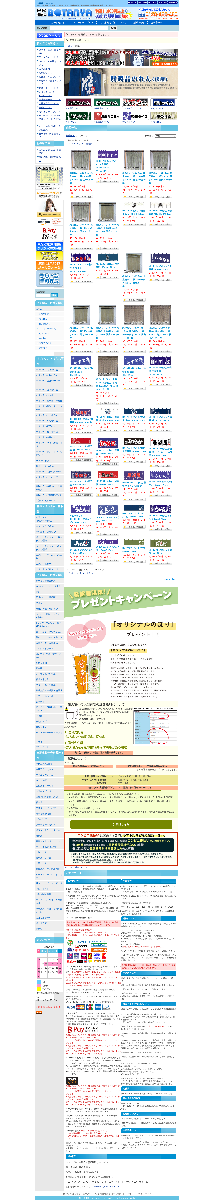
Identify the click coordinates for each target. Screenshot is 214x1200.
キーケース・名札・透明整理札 (49, 901)
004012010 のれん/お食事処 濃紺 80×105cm (81, 371)
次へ (81, 143)
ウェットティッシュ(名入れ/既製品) (48, 548)
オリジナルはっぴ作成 (47, 415)
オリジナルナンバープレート (49, 479)
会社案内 (129, 1194)
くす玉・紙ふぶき (44, 696)
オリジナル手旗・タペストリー (49, 408)
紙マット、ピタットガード (49, 883)
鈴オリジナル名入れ (46, 466)
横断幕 (39, 802)
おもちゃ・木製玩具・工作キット (49, 709)
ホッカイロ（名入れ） (47, 526)
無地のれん (44, 333)
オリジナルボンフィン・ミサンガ (49, 453)
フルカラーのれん (47, 328)
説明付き (70, 135)
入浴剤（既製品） (44, 564)
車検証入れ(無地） (45, 763)
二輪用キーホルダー (46, 786)
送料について (45, 72)
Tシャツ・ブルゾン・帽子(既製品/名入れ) (48, 625)
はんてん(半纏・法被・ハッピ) (48, 656)
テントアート (42, 747)
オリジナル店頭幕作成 (47, 389)
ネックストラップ (44, 648)
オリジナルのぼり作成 (47, 369)
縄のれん (43, 318)
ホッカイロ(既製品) (46, 531)
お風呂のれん (45, 343)
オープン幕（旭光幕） (47, 674)
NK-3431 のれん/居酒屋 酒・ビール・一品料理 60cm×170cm (160, 452)
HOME (69, 46)
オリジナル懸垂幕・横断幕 (49, 400)
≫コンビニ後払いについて (77, 867)
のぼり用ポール (43, 917)
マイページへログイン (82, 22)
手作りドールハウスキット (49, 637)
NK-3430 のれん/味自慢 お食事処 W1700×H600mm (81, 267)
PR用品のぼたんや (45, 3)
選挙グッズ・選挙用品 (47, 643)
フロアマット (42, 889)
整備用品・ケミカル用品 (48, 869)
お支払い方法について (50, 76)
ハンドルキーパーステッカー (49, 734)
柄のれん (43, 338)
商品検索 (42, 28)
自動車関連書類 (43, 894)
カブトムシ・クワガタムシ (49, 632)
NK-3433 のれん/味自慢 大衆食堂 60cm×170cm (160, 370)
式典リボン (41, 727)
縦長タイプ (44, 348)
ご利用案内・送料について (113, 22)
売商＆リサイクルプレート (49, 808)
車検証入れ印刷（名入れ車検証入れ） (49, 488)
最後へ (89, 143)
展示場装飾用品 (43, 813)
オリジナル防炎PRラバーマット (49, 382)
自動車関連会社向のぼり (48, 797)
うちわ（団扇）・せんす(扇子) (48, 616)
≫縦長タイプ (128, 121)
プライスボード (43, 791)
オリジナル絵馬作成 (46, 437)
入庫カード (41, 863)
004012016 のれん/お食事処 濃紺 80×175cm (134, 371)
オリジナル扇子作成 (46, 426)
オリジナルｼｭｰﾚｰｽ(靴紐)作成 (49, 444)
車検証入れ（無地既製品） (49, 495)
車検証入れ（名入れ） (47, 769)
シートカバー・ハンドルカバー (49, 876)
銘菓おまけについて (49, 88)
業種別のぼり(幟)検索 (47, 608)
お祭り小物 (41, 663)
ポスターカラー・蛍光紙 (48, 830)
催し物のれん (45, 323)
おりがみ (40, 701)
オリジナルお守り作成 (47, 432)
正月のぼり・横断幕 (46, 597)
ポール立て (41, 923)
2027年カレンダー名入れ (48, 586)
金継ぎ (39, 741)
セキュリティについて (50, 111)
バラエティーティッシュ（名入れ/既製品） (48, 519)
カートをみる (57, 22)
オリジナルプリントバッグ (49, 569)
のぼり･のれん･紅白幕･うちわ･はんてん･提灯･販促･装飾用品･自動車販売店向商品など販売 (75, 5)
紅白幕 (39, 668)
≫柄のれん (70, 121)
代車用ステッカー (44, 858)
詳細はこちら (121, 824)
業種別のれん (45, 314)
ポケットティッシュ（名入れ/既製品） (49, 539)
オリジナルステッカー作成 (49, 471)
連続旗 (39, 835)
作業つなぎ (41, 928)
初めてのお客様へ (47, 43)
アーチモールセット (46, 824)
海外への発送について (50, 99)
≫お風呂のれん (101, 121)
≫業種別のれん (72, 108)
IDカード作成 (42, 460)
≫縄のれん (155, 121)
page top (171, 579)
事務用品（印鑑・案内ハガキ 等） (49, 910)
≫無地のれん (157, 108)
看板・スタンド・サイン (48, 841)
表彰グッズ (41, 721)
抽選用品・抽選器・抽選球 (49, 690)
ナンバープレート (44, 819)
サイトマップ (144, 1194)
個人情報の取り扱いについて (77, 1194)
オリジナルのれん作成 (47, 375)
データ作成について (49, 57)
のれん (39, 308)
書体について (45, 107)
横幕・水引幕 (42, 679)
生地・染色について (49, 103)
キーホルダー (42, 780)
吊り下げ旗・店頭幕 (46, 685)
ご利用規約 (44, 68)
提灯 (38, 592)
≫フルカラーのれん (132, 108)
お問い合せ (138, 22)
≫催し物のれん (101, 108)
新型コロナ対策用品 (46, 581)
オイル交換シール (44, 775)
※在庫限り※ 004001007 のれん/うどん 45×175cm (81, 519)
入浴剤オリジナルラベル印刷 (49, 557)
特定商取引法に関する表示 (108, 1194)
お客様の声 (156, 22)
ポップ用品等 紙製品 (46, 847)
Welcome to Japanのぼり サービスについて (50, 119)
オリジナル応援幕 (44, 395)
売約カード (41, 852)
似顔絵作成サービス (46, 500)
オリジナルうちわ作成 (47, 420)
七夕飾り (40, 716)
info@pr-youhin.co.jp (105, 1186)
